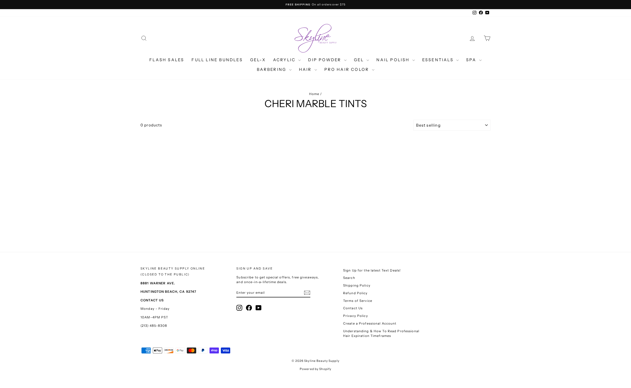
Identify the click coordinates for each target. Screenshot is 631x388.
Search (349, 278)
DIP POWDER (325, 59)
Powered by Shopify (315, 369)
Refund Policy (355, 293)
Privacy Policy (355, 316)
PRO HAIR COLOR (347, 69)
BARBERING (272, 69)
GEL (360, 59)
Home (314, 94)
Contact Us (353, 308)
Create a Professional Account (370, 323)
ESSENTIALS (438, 59)
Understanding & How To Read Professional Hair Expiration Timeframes (381, 333)
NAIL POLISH (393, 59)
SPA (472, 59)
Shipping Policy (356, 285)
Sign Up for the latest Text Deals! (372, 270)
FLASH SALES (166, 59)
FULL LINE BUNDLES (217, 59)
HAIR (306, 69)
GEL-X (258, 59)
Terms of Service (357, 301)
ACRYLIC (285, 59)
